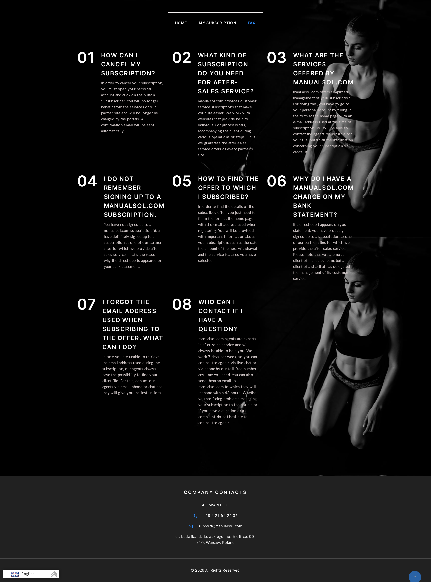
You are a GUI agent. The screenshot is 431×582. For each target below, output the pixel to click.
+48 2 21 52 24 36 (220, 516)
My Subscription (217, 23)
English (27, 574)
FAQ (252, 23)
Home (181, 23)
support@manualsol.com (220, 526)
